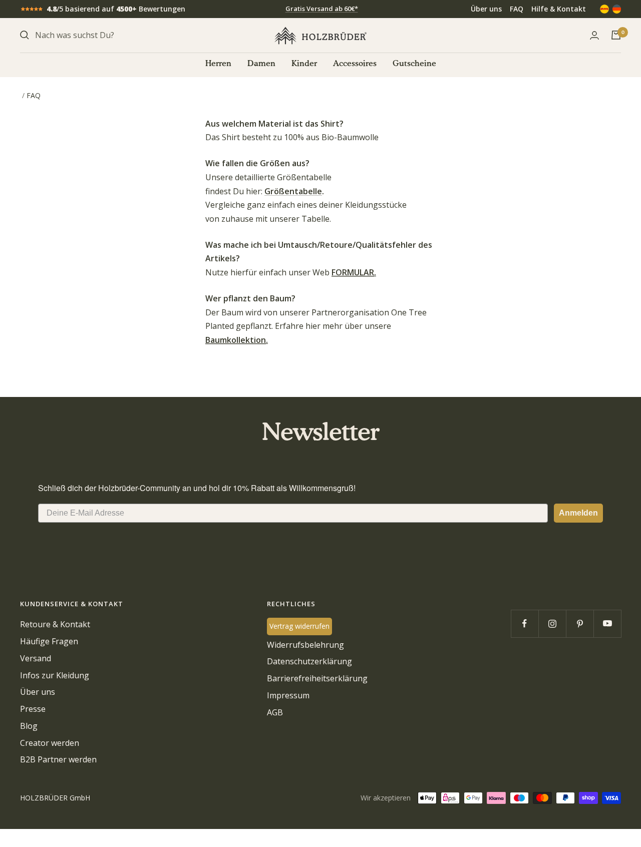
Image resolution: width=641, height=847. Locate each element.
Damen (261, 64)
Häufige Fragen (49, 641)
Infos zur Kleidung (54, 675)
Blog (29, 725)
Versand (35, 658)
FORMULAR (353, 272)
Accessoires (355, 64)
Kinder (304, 64)
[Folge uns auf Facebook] (524, 623)
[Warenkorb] (616, 35)
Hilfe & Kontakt (558, 9)
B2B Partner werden (58, 759)
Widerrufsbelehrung (305, 644)
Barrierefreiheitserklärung (317, 678)
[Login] (594, 35)
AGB (275, 712)
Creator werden (49, 742)
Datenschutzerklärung (309, 661)
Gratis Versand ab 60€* (321, 8)
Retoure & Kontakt (55, 624)
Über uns (486, 9)
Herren (218, 64)
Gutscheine (414, 64)
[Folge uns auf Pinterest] (579, 623)
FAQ (516, 9)
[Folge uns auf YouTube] (607, 623)
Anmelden (578, 513)
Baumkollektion (235, 339)
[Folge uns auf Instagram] (552, 623)
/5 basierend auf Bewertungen (116, 9)
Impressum (288, 695)
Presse (33, 708)
